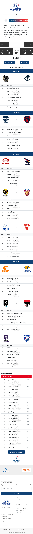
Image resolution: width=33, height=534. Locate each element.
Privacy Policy (4, 525)
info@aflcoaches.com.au (24, 513)
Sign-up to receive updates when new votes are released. (16, 485)
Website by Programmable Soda (16, 532)
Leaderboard (24, 62)
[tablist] (16, 44)
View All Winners (17, 452)
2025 (16, 44)
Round (9, 52)
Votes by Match (9, 62)
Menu (16, 14)
